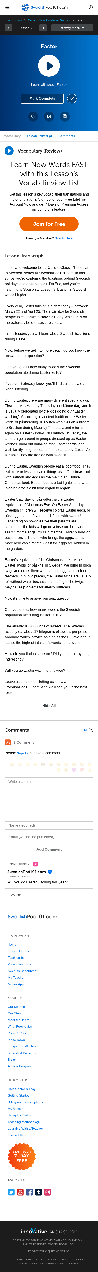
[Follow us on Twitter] (11, 1192)
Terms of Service (58, 1263)
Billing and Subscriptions (25, 1102)
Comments (66, 136)
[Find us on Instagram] (47, 1192)
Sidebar (72, 27)
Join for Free (49, 224)
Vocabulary (12, 136)
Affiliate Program (20, 1066)
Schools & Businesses (23, 1053)
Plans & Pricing (18, 1033)
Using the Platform (21, 1115)
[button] (90, 7)
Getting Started (19, 1095)
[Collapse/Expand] (49, 729)
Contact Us (16, 1135)
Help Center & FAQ (21, 1089)
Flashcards (16, 957)
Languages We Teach (23, 1046)
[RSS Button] (8, 742)
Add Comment (49, 849)
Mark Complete (42, 98)
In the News (16, 1040)
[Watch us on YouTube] (20, 1192)
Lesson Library (13, 20)
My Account (16, 1108)
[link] (8, 27)
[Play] (9, 150)
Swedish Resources (22, 971)
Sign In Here (64, 238)
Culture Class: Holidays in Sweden (49, 20)
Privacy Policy (38, 1251)
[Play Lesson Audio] (49, 66)
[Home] (45, 11)
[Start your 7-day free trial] (22, 1157)
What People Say (20, 1026)
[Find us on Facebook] (29, 1192)
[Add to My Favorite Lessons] (33, 117)
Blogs (12, 1059)
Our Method (16, 1006)
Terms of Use (60, 1251)
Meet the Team (18, 1020)
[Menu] (7, 7)
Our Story (15, 1013)
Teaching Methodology (24, 1122)
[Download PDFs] (65, 117)
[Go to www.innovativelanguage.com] (49, 1231)
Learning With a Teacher (25, 1128)
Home (12, 944)
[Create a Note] (49, 117)
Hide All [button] (49, 706)
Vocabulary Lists (19, 964)
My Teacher (16, 977)
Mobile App (16, 984)
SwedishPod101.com (61, 1244)
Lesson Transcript (39, 136)
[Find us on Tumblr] (38, 1192)
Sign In (22, 753)
